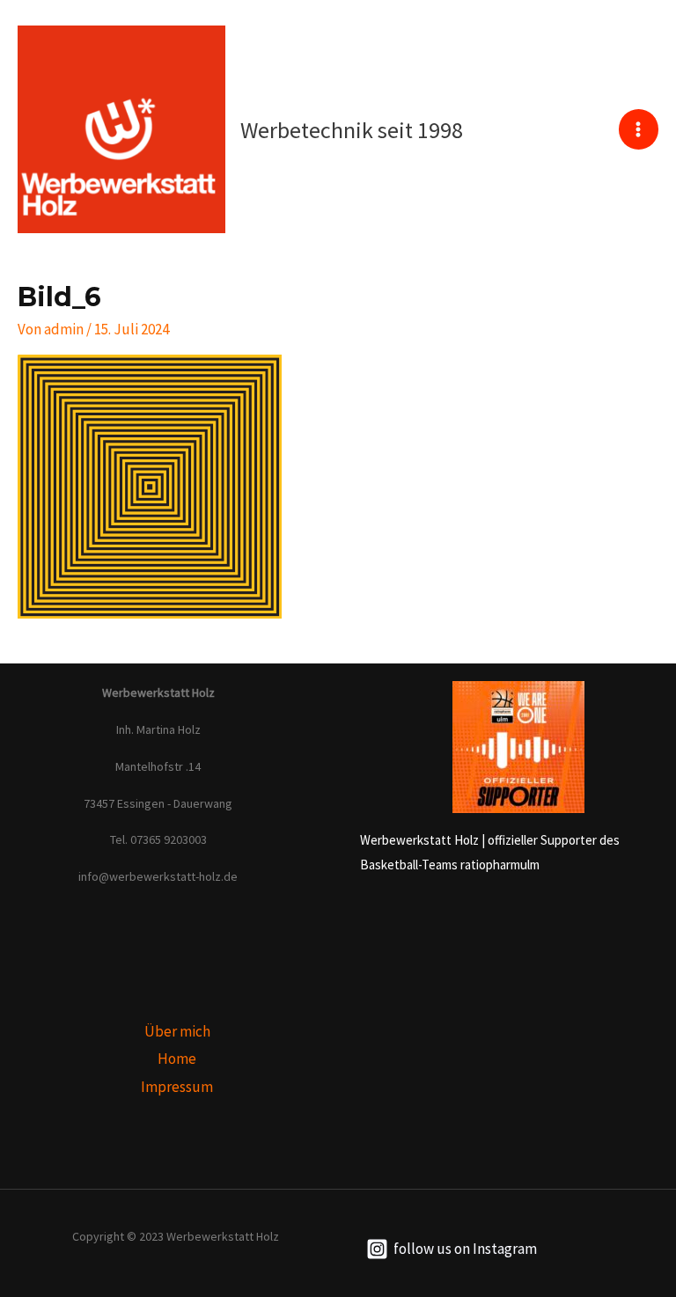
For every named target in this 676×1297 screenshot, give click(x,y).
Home (177, 1058)
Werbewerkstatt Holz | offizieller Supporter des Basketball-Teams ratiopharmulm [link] (490, 852)
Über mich (177, 1031)
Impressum (177, 1086)
